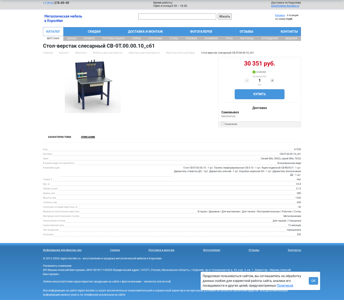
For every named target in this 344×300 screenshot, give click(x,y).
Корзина (280, 15)
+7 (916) (56, 3)
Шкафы (71, 38)
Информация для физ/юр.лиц (62, 250)
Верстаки (53, 38)
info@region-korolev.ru (285, 5)
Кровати (89, 38)
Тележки (191, 38)
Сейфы (136, 38)
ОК (313, 281)
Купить (259, 94)
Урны (229, 38)
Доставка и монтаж (145, 31)
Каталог (53, 31)
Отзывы (246, 31)
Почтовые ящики (113, 38)
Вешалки (291, 38)
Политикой (285, 285)
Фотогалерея (201, 31)
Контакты (289, 31)
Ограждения (269, 38)
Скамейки (211, 38)
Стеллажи (155, 38)
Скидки (94, 31)
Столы (174, 38)
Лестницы (247, 38)
